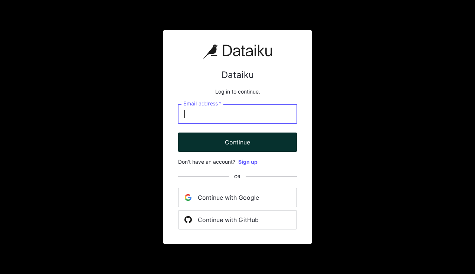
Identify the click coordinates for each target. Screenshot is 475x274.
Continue (237, 142)
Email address (202, 104)
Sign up (248, 162)
